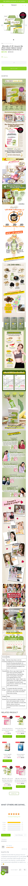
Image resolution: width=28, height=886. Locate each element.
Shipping (5, 57)
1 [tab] (13, 39)
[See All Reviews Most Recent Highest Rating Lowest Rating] (20, 835)
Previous (2, 25)
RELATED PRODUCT (9, 712)
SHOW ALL (14, 793)
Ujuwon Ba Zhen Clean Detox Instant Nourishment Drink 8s (20, 730)
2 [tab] (14, 39)
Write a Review (5, 835)
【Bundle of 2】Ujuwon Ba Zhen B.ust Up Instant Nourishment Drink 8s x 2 (20, 780)
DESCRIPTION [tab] (4, 76)
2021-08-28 (24, 849)
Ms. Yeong (9, 845)
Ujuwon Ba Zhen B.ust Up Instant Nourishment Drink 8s (7, 730)
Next (26, 25)
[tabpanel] (14, 24)
